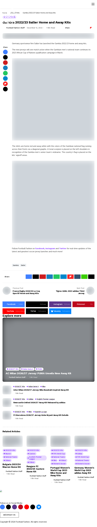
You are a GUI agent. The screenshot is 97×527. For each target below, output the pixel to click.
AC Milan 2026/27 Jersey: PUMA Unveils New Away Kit (38, 373)
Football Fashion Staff (17, 377)
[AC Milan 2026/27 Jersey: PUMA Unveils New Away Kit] (48, 350)
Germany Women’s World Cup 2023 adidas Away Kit (84, 470)
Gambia (16, 265)
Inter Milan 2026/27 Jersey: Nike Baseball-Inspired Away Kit (41, 390)
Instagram (50, 248)
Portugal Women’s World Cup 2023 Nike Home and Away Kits (60, 471)
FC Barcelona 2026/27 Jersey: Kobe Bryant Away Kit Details (40, 415)
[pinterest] (20, 507)
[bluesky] (38, 507)
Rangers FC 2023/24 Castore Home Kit (35, 469)
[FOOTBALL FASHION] (10, 496)
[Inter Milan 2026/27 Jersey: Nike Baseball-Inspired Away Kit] (7, 390)
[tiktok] (32, 507)
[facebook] (2, 507)
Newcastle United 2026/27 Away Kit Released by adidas (39, 402)
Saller (23, 265)
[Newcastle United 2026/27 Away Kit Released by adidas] (7, 402)
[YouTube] (26, 507)
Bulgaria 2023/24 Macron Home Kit (12, 465)
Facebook (39, 248)
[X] (8, 507)
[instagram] (14, 507)
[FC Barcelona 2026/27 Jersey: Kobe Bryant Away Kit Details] (7, 415)
